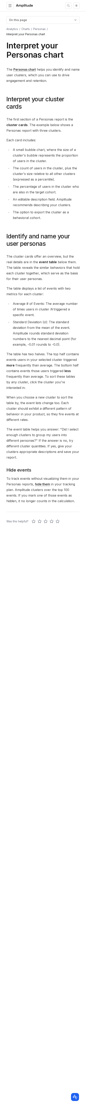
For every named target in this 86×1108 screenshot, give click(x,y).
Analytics (12, 29)
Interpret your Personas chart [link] (25, 34)
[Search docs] (68, 5)
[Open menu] (10, 5)
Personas (39, 29)
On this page (18, 20)
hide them (42, 484)
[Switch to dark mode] (76, 5)
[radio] (33, 521)
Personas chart (24, 69)
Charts (25, 29)
